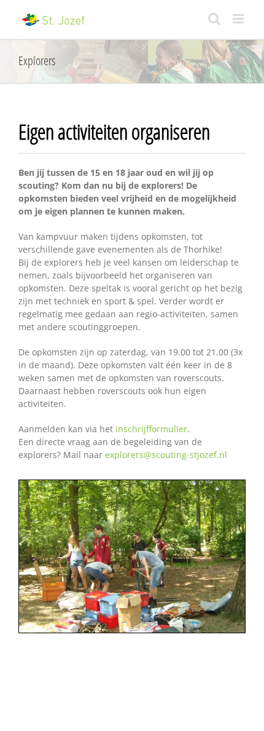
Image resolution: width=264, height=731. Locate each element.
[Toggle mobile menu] (239, 18)
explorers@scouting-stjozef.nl (166, 454)
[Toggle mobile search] (214, 18)
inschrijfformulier (151, 429)
